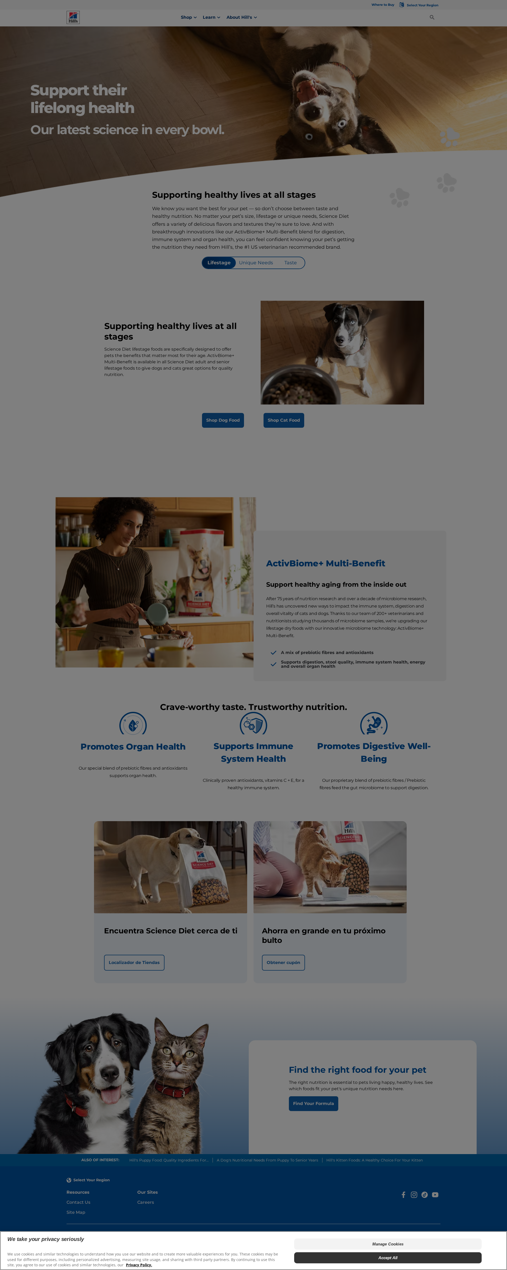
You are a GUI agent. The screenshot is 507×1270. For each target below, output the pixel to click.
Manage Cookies (387, 1244)
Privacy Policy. (139, 1264)
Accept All (388, 1257)
